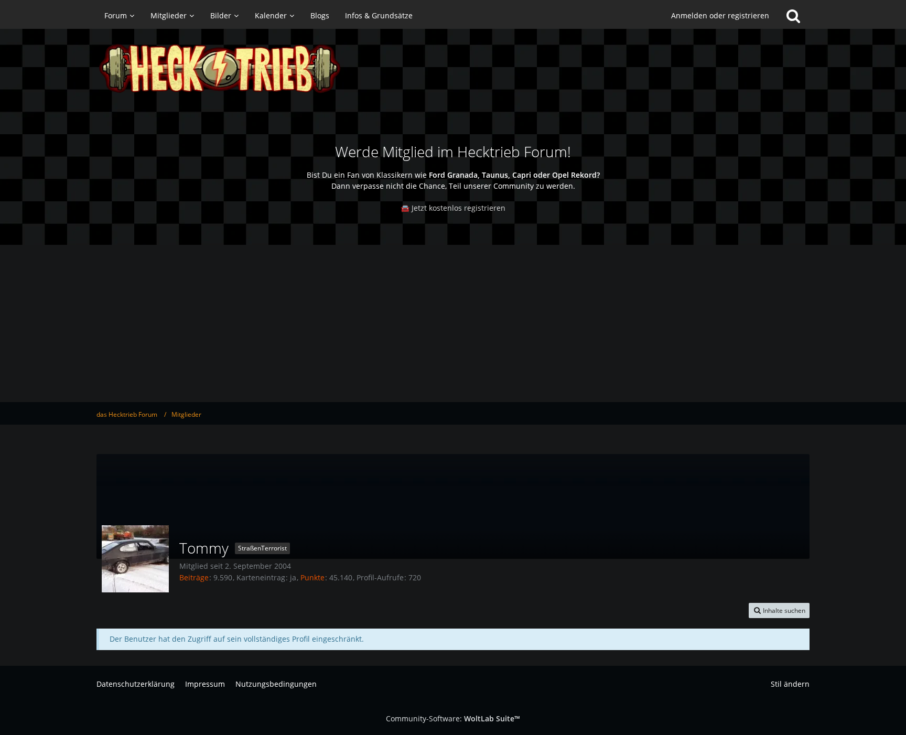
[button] (779, 611)
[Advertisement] (453, 323)
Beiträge (194, 577)
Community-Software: (453, 718)
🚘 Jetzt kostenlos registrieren (453, 208)
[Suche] (793, 16)
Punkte (312, 577)
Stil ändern (790, 684)
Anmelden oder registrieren (720, 15)
